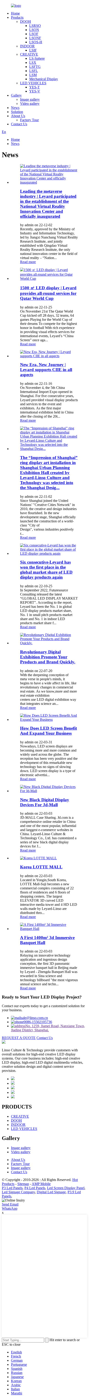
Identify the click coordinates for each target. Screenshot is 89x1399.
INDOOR (27, 46)
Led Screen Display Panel (65, 1188)
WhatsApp (9, 1208)
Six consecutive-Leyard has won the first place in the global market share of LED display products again (46, 570)
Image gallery (30, 99)
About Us (18, 116)
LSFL (33, 71)
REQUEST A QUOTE (19, 1038)
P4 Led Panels (34, 1188)
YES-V (34, 91)
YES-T (34, 87)
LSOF (33, 34)
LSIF (33, 50)
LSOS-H (35, 42)
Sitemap (23, 1184)
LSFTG (35, 67)
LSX (32, 62)
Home (15, 13)
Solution (17, 112)
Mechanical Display (43, 79)
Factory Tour (29, 120)
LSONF (35, 38)
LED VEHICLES (33, 83)
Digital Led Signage (51, 1192)
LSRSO (35, 26)
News (15, 108)
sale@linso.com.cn (34, 1018)
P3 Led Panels (12, 1188)
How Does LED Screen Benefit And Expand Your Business (48, 731)
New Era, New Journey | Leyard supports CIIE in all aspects (46, 369)
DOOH (25, 21)
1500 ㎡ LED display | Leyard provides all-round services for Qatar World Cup (48, 293)
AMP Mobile (41, 1184)
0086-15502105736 (38, 1022)
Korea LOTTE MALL (41, 867)
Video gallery (29, 103)
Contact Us (19, 124)
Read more (28, 262)
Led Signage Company (18, 1192)
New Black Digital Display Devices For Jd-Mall (44, 802)
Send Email (10, 1204)
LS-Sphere (37, 58)
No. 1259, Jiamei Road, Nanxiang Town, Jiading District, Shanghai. (48, 1028)
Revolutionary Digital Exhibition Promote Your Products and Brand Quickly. (47, 656)
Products (17, 17)
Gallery (16, 95)
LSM (33, 75)
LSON (34, 30)
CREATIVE (29, 54)
